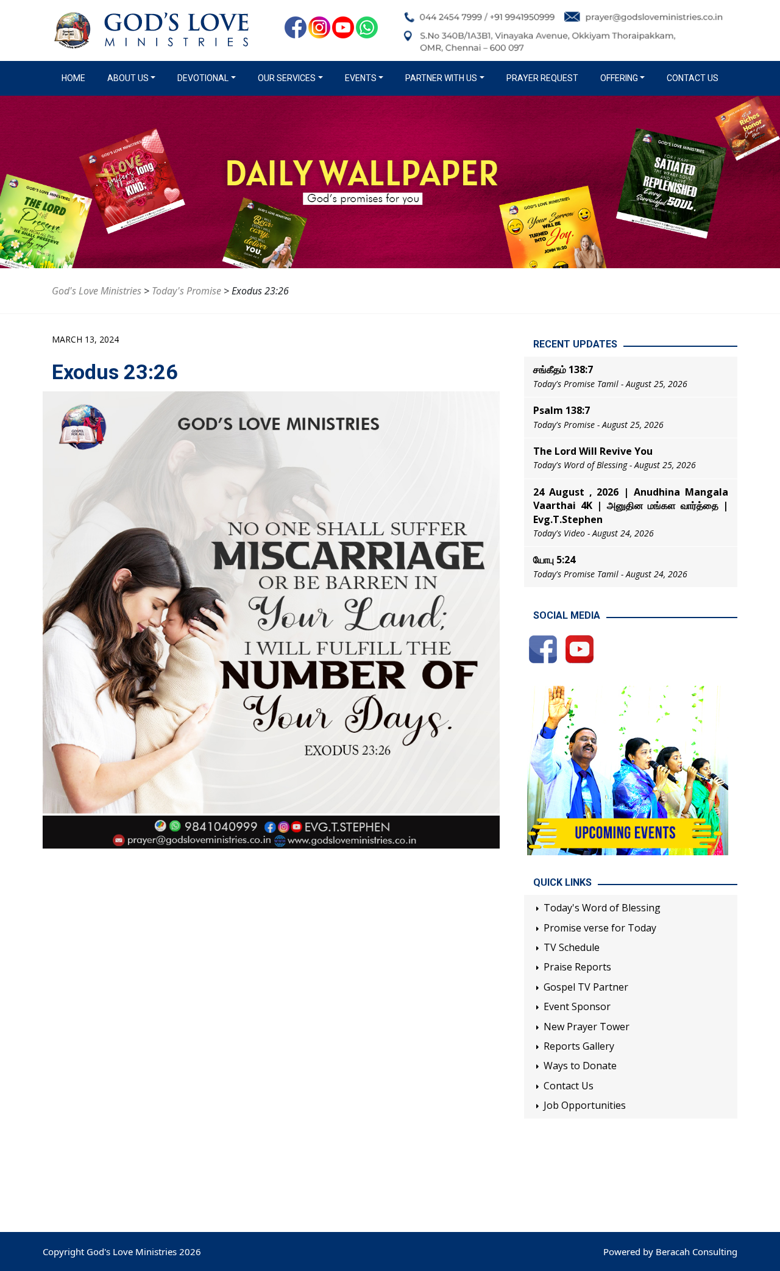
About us (128, 78)
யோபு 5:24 (554, 559)
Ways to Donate (580, 1065)
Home (76, 78)
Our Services (287, 78)
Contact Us (692, 78)
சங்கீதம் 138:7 (563, 369)
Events (361, 78)
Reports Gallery (579, 1046)
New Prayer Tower (586, 1026)
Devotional (203, 78)
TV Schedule (572, 947)
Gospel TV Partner (586, 987)
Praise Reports (577, 967)
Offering (619, 78)
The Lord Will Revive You (593, 451)
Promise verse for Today (600, 928)
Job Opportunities (585, 1105)
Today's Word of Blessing (602, 907)
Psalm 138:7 (561, 410)
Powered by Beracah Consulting (670, 1251)
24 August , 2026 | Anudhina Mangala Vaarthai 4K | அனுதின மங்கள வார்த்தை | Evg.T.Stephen (630, 505)
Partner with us (441, 78)
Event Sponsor (577, 1006)
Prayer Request (542, 78)
